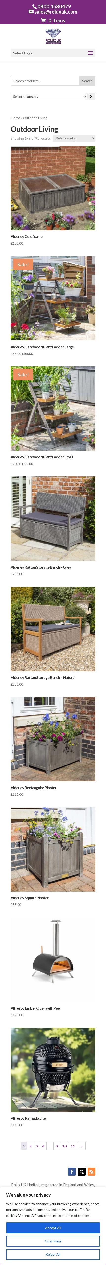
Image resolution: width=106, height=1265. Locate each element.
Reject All (53, 1254)
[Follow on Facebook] (72, 1172)
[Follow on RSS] (91, 1172)
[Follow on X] (82, 1172)
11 (73, 1146)
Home (15, 118)
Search (87, 81)
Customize (53, 1241)
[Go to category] (91, 96)
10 (64, 1146)
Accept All (53, 1228)
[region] (53, 1226)
